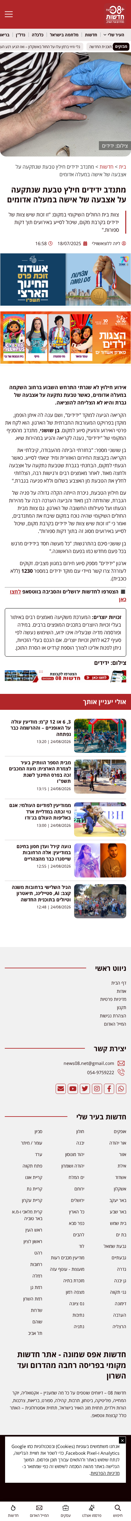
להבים (78, 1235)
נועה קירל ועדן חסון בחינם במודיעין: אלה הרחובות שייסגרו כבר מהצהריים (44, 852)
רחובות (36, 1264)
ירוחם (79, 1189)
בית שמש (118, 1223)
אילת (122, 1166)
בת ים (121, 1235)
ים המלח (76, 1177)
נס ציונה (76, 1303)
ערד (38, 1154)
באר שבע (118, 1212)
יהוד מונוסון (74, 1154)
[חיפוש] (118, 1508)
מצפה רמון (75, 1292)
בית (122, 166)
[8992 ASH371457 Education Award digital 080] (65, 303)
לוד (81, 1246)
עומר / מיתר (31, 1143)
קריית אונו (33, 1177)
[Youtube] (73, 1089)
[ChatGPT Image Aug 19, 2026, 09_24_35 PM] (65, 680)
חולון (80, 1131)
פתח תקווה (32, 1166)
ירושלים (77, 1200)
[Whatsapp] (121, 1089)
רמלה (37, 1276)
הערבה (119, 1315)
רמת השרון (32, 1299)
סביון (38, 1131)
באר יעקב (117, 1200)
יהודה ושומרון (72, 1166)
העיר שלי (116, 35)
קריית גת (34, 1189)
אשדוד (120, 1177)
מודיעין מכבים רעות (67, 1258)
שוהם (37, 1322)
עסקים (66, 1515)
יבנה (80, 1143)
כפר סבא (76, 1223)
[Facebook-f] (109, 1089)
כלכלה (38, 35)
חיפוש (117, 1515)
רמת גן (36, 1287)
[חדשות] (13, 1508)
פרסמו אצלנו (91, 1515)
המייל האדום (39, 1515)
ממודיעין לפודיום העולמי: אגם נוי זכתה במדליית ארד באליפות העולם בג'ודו (40, 811)
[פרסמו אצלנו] (92, 1508)
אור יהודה (117, 1143)
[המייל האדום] (39, 1508)
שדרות (36, 1310)
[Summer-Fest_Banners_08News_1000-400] (65, 361)
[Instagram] (97, 1089)
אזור (122, 1154)
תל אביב (35, 1333)
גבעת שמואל (115, 1246)
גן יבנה (120, 1280)
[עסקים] (66, 1508)
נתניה (79, 1326)
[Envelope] (61, 1089)
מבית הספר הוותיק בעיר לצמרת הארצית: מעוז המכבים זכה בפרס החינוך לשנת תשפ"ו (40, 771)
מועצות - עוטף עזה (67, 1269)
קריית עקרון (32, 1200)
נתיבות (78, 1315)
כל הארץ (76, 1212)
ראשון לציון (33, 1241)
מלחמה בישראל (64, 35)
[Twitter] (85, 1089)
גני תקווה (118, 1292)
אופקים (120, 1131)
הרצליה (119, 1326)
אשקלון (120, 1189)
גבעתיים (119, 1258)
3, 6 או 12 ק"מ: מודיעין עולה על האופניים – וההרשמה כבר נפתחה (40, 727)
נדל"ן (20, 35)
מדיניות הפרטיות (105, 1473)
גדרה (121, 1269)
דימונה (120, 1303)
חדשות (91, 35)
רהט (38, 1253)
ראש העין (33, 1230)
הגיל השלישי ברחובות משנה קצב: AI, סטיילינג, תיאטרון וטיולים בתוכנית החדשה (41, 893)
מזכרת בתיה (73, 1280)
